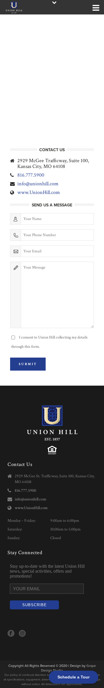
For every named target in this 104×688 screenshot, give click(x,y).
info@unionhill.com (37, 183)
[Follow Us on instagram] (22, 634)
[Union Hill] (3, 7)
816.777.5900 (30, 175)
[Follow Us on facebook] (11, 634)
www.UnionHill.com (38, 192)
